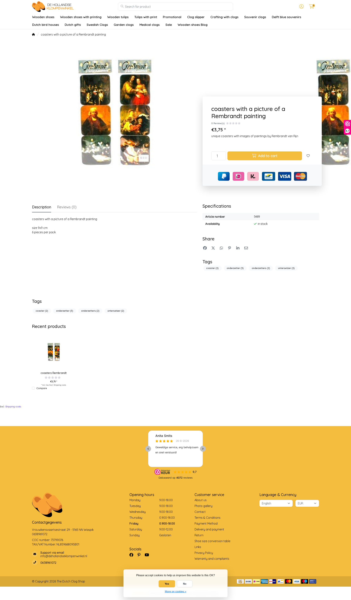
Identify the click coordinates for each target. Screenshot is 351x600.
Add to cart (267, 155)
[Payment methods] (240, 581)
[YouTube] (148, 555)
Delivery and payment (209, 529)
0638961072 (39, 534)
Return (199, 535)
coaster (212, 268)
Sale (168, 25)
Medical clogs (149, 25)
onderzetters (261, 268)
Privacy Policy (204, 553)
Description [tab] (41, 207)
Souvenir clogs (255, 17)
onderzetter (235, 268)
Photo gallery (203, 506)
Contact (200, 512)
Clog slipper (196, 17)
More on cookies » (175, 591)
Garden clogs (124, 25)
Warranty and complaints (212, 558)
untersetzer (286, 268)
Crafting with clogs (224, 17)
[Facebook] (132, 555)
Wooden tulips (118, 17)
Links (198, 547)
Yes (167, 583)
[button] (300, 6)
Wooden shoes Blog (192, 25)
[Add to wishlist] (308, 155)
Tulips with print (145, 17)
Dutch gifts (73, 25)
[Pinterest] (140, 555)
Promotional (172, 17)
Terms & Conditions (207, 517)
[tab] (67, 207)
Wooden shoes (43, 17)
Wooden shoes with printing (80, 17)
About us (201, 500)
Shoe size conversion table (212, 541)
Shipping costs (60, 385)
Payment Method (206, 523)
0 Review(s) (218, 123)
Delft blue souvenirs (286, 17)
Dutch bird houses (45, 25)
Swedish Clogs (97, 25)
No (184, 583)
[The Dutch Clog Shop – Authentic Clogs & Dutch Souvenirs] (75, 6)
